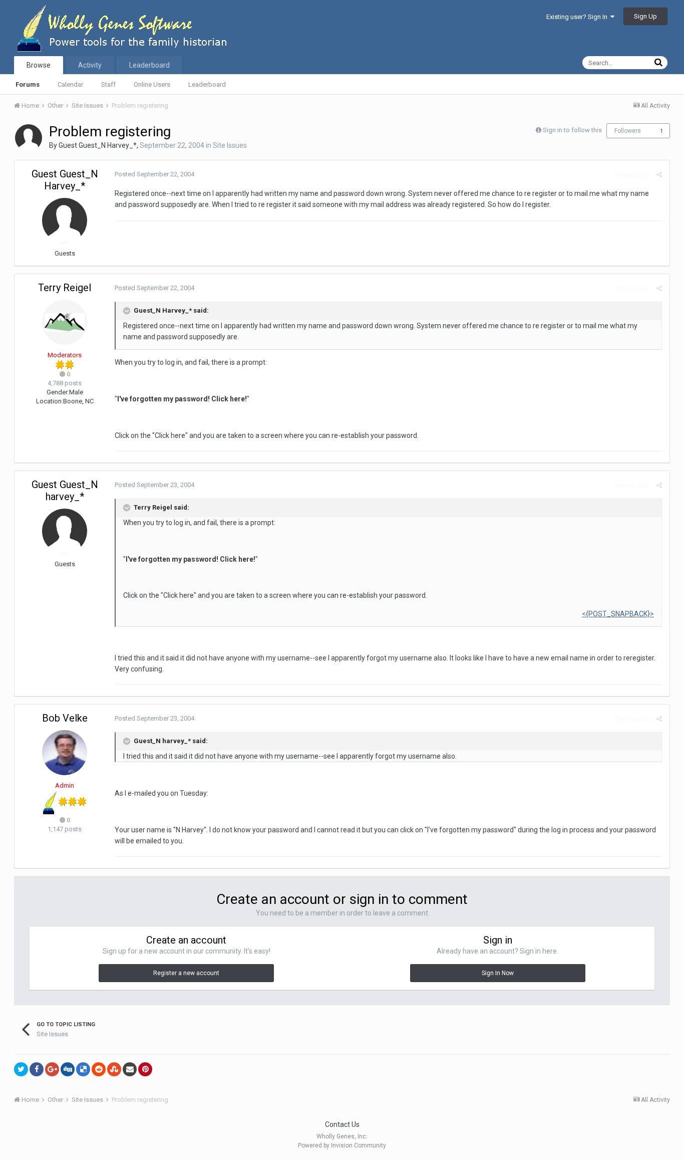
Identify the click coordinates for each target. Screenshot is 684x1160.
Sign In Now (498, 973)
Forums (28, 84)
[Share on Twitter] (21, 1069)
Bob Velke (65, 718)
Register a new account (186, 973)
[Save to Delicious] (83, 1069)
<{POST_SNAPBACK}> (618, 614)
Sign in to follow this (572, 130)
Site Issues (230, 145)
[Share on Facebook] (37, 1069)
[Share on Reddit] (99, 1069)
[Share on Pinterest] (145, 1069)
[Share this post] (659, 174)
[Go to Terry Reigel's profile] (64, 322)
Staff (108, 84)
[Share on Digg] (68, 1069)
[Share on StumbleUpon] (114, 1069)
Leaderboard (207, 84)
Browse (39, 65)
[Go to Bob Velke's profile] (64, 752)
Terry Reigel (64, 288)
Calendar (70, 84)
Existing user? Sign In (578, 17)
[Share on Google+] (52, 1069)
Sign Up (645, 16)
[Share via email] (130, 1069)
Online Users (152, 84)
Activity (90, 65)
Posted (154, 174)
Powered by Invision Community (342, 1145)
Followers (627, 130)
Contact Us (342, 1124)
